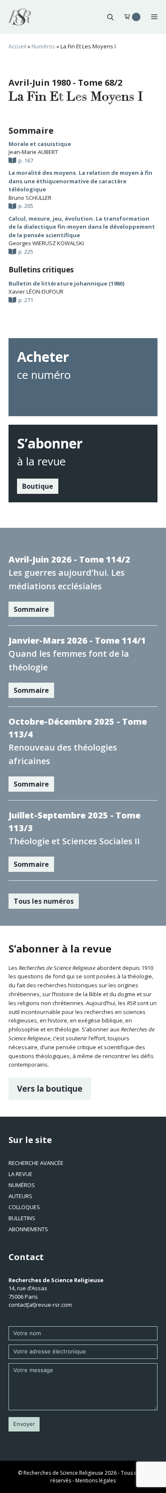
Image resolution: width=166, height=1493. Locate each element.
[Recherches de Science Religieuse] (20, 17)
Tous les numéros (44, 901)
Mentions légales (95, 1480)
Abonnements (28, 1229)
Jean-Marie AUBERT (33, 152)
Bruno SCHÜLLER (30, 198)
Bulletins (22, 1218)
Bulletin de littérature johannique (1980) (66, 283)
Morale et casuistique (40, 144)
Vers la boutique (50, 1088)
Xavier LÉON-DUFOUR (36, 291)
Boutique (37, 486)
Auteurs (20, 1196)
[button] (110, 17)
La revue (20, 1174)
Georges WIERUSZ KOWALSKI (46, 243)
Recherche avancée (36, 1163)
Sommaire (31, 609)
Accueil (17, 46)
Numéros (43, 46)
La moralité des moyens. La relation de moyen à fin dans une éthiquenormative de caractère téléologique (80, 181)
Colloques (24, 1207)
